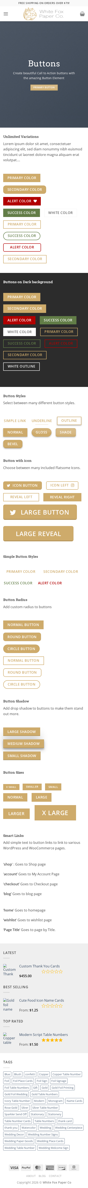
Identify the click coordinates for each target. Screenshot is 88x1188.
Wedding (45, 1128)
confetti (30, 1074)
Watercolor (29, 1128)
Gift (35, 1088)
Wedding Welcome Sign (53, 1148)
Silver (24, 1108)
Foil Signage (58, 1081)
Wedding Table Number (19, 1148)
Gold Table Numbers (45, 1094)
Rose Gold (10, 1108)
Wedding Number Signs (43, 1134)
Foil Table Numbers (16, 1088)
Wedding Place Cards (50, 1141)
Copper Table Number (67, 1074)
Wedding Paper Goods (18, 1141)
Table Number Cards (17, 1121)
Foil (6, 1081)
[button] (5, 14)
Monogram (55, 1101)
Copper (43, 1074)
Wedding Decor (14, 1134)
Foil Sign (42, 1081)
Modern (39, 1101)
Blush (17, 1074)
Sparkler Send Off (15, 1114)
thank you (11, 1128)
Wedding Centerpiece (68, 1128)
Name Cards (74, 1101)
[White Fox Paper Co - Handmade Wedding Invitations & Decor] (44, 13)
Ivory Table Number (17, 1101)
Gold (45, 1088)
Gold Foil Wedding (16, 1094)
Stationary (37, 1114)
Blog (42, 1176)
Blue (7, 1074)
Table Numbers (44, 1121)
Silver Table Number (45, 1108)
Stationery (54, 1114)
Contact (55, 1176)
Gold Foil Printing (62, 1088)
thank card (65, 1121)
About (31, 1176)
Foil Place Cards (23, 1081)
